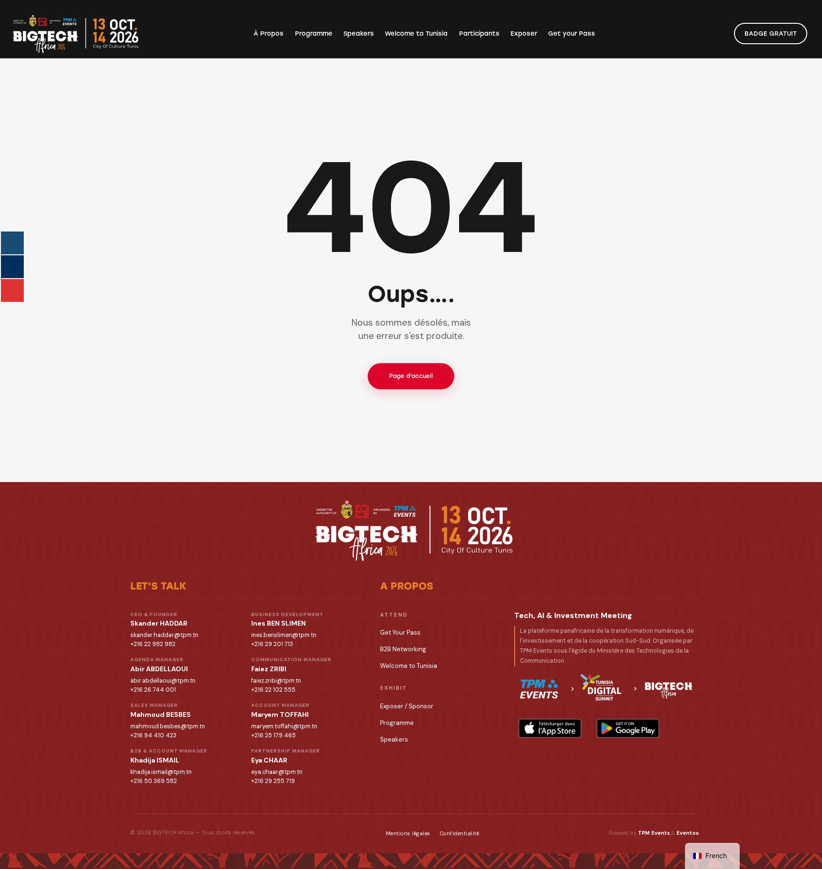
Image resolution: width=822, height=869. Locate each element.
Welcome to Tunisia (408, 666)
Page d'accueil (411, 376)
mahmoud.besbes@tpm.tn (167, 726)
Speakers (394, 739)
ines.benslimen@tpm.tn (283, 635)
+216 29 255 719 (273, 781)
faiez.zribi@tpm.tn (276, 681)
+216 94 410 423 (153, 735)
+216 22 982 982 (153, 644)
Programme (397, 723)
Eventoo (687, 833)
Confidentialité (460, 833)
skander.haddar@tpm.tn (164, 635)
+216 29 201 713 (272, 644)
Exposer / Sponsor (406, 706)
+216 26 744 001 (153, 690)
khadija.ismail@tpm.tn (161, 772)
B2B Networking (403, 649)
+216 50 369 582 (153, 781)
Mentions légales (408, 833)
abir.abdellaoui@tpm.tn (163, 681)
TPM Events (654, 833)
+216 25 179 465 (273, 735)
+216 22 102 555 (273, 690)
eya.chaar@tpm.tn (277, 772)
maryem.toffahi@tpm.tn (284, 726)
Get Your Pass (400, 632)
